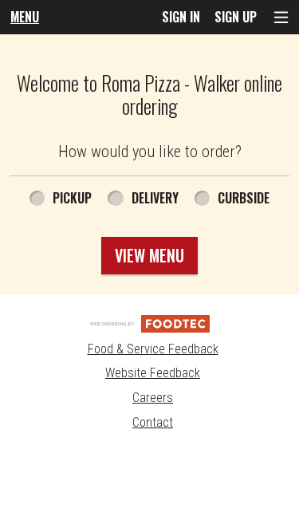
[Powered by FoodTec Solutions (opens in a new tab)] (150, 322)
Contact (152, 422)
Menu (24, 16)
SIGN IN (181, 16)
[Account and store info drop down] (281, 17)
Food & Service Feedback (153, 349)
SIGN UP (235, 16)
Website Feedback (152, 372)
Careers (152, 397)
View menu (149, 255)
